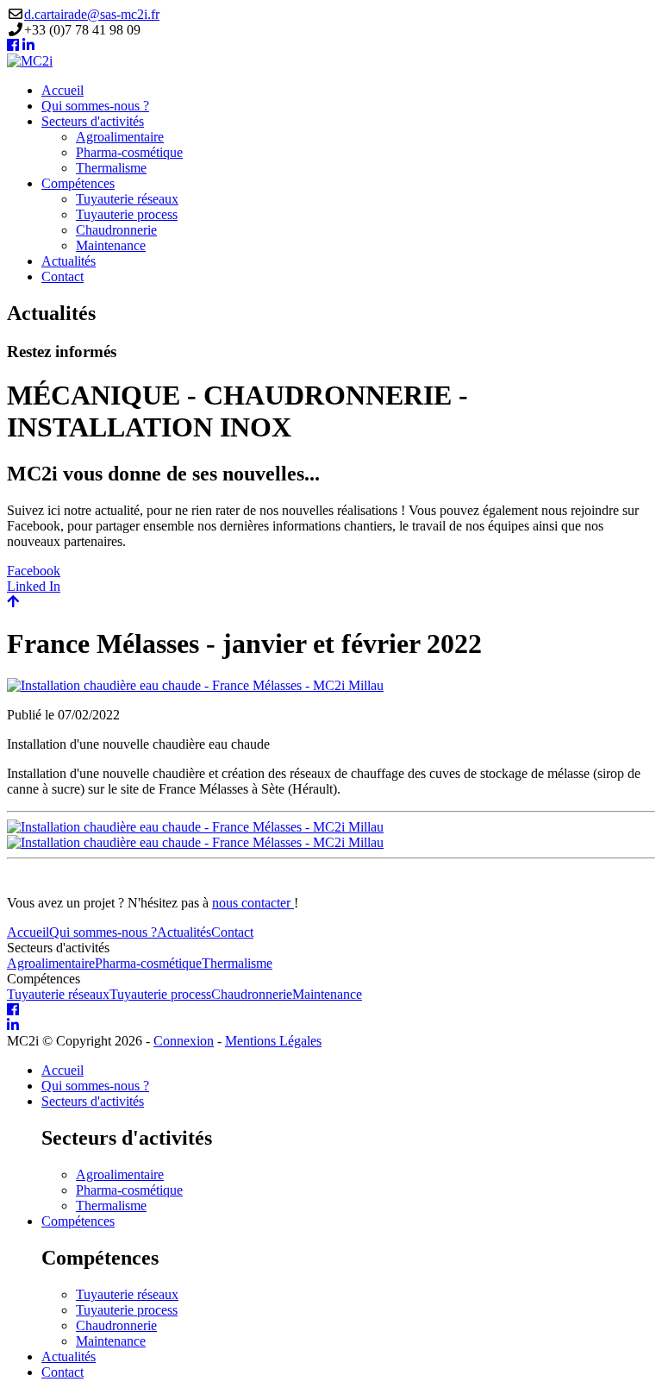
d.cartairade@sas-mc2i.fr (91, 14)
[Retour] (13, 601)
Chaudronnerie (116, 230)
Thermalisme (111, 167)
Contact (62, 276)
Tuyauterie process (127, 214)
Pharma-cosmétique (129, 152)
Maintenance (111, 245)
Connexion (183, 1040)
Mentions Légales (273, 1040)
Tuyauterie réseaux (127, 199)
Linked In (33, 586)
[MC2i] (30, 60)
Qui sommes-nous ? (95, 105)
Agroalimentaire (120, 136)
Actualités (68, 261)
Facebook (33, 570)
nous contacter (253, 902)
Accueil (62, 90)
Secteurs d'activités (92, 121)
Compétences (78, 183)
